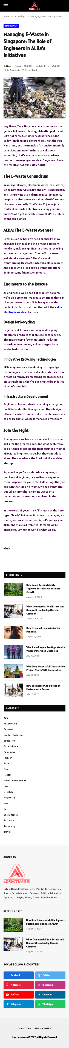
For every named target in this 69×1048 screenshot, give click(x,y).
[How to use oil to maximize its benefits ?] (13, 632)
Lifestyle (8, 792)
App (6, 717)
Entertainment (12, 746)
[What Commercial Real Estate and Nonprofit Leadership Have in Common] (13, 611)
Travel (7, 831)
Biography (9, 752)
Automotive (10, 723)
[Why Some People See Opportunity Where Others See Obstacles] (13, 652)
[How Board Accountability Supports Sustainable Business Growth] (13, 589)
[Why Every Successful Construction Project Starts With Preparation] (13, 671)
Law (6, 786)
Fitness (8, 763)
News (7, 803)
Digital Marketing (13, 735)
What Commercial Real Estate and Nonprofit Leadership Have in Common (45, 610)
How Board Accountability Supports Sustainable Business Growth (43, 588)
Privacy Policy (42, 1028)
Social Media (11, 814)
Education (9, 740)
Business (8, 729)
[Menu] (6, 6)
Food (6, 769)
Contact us (24, 1028)
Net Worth (9, 797)
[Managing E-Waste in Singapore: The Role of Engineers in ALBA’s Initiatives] (34, 97)
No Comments (13, 70)
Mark (8, 66)
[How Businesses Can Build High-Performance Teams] (13, 690)
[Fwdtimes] (34, 6)
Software (9, 820)
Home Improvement (15, 780)
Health (7, 774)
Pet (6, 809)
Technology (11, 26)
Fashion (8, 757)
